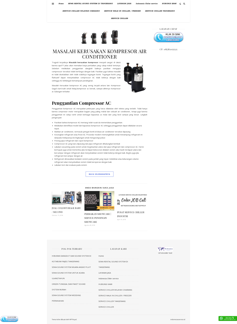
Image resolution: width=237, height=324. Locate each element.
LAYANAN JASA (124, 4)
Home (61, 4)
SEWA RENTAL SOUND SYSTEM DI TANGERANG (90, 4)
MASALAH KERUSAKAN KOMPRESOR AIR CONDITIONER (100, 54)
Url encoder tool (165, 253)
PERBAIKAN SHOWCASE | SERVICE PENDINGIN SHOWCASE (97, 218)
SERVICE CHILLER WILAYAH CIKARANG (81, 11)
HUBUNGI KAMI (169, 4)
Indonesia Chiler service (147, 4)
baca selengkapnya (99, 174)
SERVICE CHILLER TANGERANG (160, 11)
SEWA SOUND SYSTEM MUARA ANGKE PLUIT (71, 267)
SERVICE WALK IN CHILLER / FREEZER (122, 11)
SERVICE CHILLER (119, 18)
